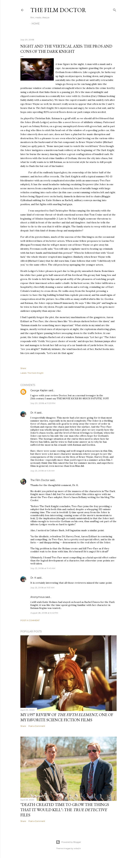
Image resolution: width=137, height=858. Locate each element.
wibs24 (77, 848)
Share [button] (23, 368)
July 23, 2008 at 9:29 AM (42, 470)
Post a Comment (30, 620)
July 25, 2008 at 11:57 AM (42, 587)
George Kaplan (39, 390)
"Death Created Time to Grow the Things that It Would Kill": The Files (64, 809)
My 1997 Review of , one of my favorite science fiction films (66, 717)
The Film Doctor (58, 10)
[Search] (115, 9)
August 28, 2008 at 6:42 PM (44, 613)
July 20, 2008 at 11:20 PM (42, 403)
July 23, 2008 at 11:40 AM (42, 568)
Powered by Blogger (71, 842)
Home (36, 23)
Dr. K (33, 412)
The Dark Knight (35, 373)
